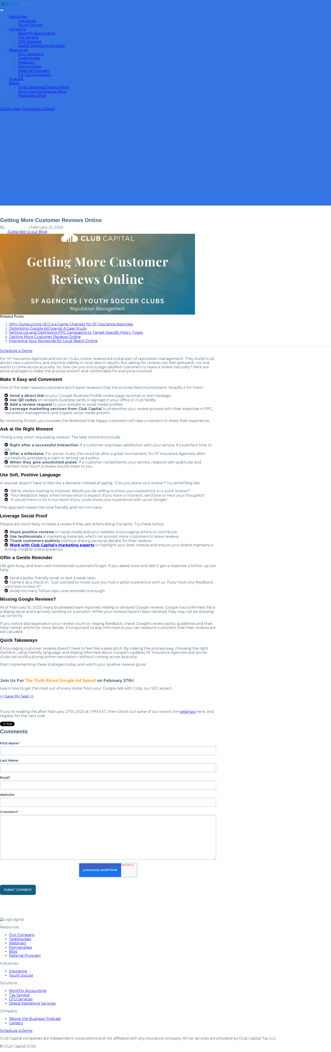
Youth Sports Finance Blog (42, 91)
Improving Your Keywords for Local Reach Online (53, 341)
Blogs (14, 83)
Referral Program (34, 71)
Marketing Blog (32, 95)
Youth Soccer (30, 25)
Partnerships (29, 66)
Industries (18, 16)
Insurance (27, 21)
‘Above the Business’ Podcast (35, 1019)
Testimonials (29, 58)
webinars (187, 711)
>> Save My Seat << (17, 696)
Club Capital (17, 227)
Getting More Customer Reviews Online (45, 337)
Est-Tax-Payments (34, 75)
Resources (18, 50)
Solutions (17, 29)
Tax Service (28, 37)
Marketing (9, 211)
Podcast (16, 79)
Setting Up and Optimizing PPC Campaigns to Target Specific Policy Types (76, 332)
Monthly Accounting (36, 33)
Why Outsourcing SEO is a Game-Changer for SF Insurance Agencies (71, 324)
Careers (16, 1023)
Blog (13, 951)
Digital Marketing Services (41, 46)
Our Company (31, 54)
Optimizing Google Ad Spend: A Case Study (48, 328)
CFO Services (29, 41)
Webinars (26, 62)
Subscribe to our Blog (27, 232)
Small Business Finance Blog (43, 87)
